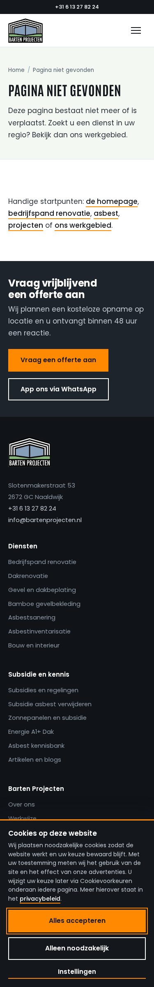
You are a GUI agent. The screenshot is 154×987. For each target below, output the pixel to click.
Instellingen (77, 971)
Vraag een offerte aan (58, 360)
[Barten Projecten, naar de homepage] (25, 30)
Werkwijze (22, 818)
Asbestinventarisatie (39, 631)
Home (16, 70)
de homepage (112, 201)
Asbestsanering (31, 617)
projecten (25, 225)
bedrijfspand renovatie (49, 213)
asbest (106, 213)
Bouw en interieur (34, 645)
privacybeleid (40, 899)
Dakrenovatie (28, 576)
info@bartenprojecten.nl (45, 520)
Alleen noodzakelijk (77, 948)
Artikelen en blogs (34, 760)
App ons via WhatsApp (59, 389)
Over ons (21, 804)
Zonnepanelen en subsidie (47, 718)
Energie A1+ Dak (31, 732)
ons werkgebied (83, 225)
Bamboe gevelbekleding (44, 604)
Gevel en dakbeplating (42, 590)
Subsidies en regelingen (43, 690)
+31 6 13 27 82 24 (77, 7)
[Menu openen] (136, 30)
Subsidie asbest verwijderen (50, 704)
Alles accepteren (77, 920)
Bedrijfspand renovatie (42, 562)
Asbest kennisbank (36, 746)
